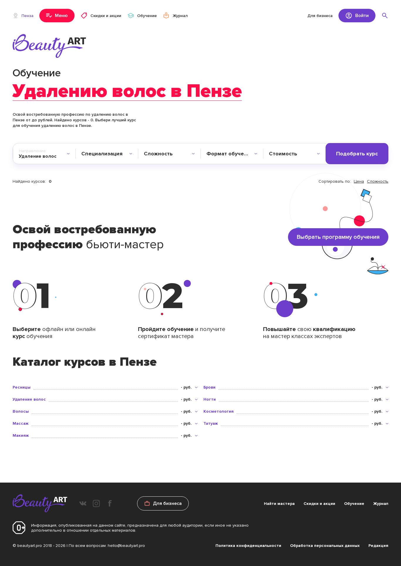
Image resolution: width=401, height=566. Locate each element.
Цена (359, 181)
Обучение (354, 503)
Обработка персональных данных (325, 545)
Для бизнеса (320, 15)
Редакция (378, 545)
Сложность (377, 181)
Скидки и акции (319, 503)
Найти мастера (279, 503)
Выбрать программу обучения (338, 237)
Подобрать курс (357, 153)
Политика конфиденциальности (248, 545)
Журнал (380, 503)
